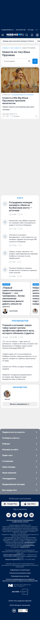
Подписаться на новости (13, 432)
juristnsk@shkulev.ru (28, 545)
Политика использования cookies (20, 573)
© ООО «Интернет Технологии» (20, 605)
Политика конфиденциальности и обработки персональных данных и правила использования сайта (20, 580)
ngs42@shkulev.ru (29, 542)
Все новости (16, 48)
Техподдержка (9, 478)
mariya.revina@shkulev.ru (13, 559)
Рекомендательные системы (20, 576)
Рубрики (6, 444)
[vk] (14, 515)
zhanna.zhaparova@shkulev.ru (12, 555)
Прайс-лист (7, 455)
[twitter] (26, 515)
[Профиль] (37, 35)
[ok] (20, 515)
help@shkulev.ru (25, 547)
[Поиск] (26, 35)
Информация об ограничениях (20, 570)
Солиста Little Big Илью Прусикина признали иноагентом (15, 101)
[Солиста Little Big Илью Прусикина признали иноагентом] (20, 80)
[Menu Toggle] (2, 35)
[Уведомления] (32, 35)
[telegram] (8, 515)
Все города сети (9, 490)
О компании (7, 461)
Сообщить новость (10, 438)
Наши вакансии (9, 473)
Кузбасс (5, 48)
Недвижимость (7, 30)
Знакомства (21, 30)
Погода (31, 30)
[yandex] (31, 515)
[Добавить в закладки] (36, 116)
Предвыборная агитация (13, 484)
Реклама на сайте (10, 449)
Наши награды (8, 467)
